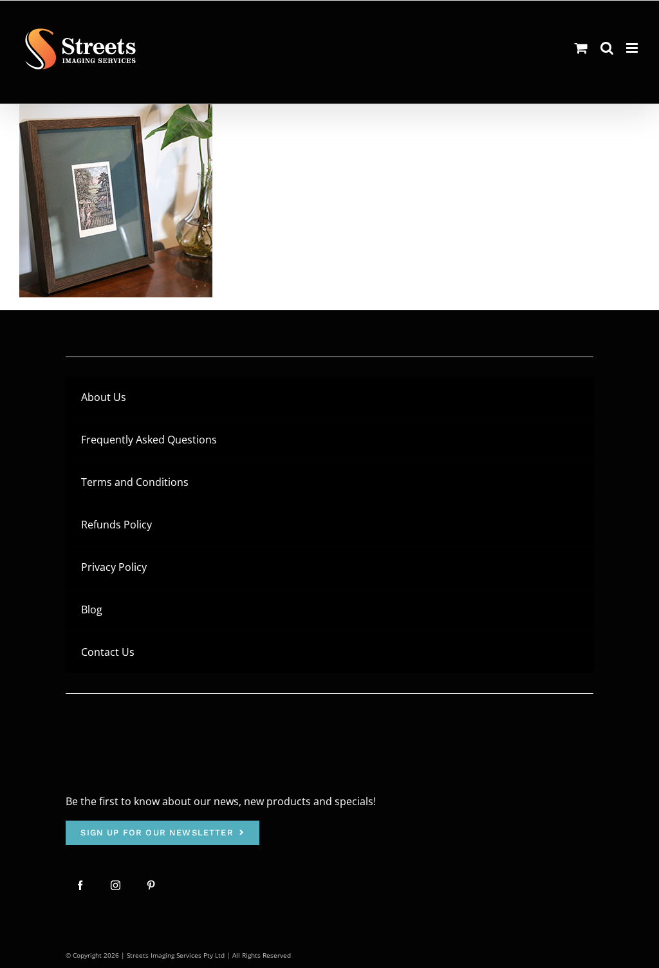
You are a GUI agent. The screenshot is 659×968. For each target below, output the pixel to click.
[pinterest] (150, 885)
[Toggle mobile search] (606, 48)
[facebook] (80, 885)
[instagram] (115, 885)
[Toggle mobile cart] (581, 48)
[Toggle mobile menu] (633, 48)
